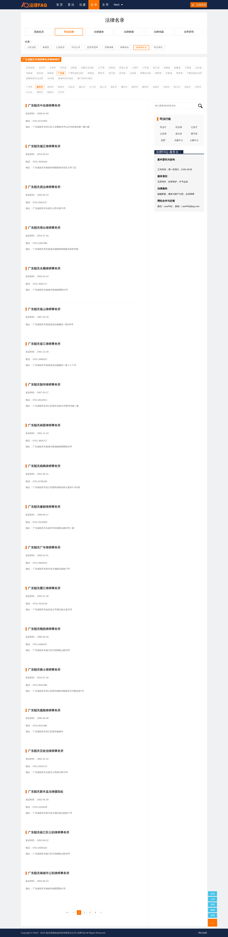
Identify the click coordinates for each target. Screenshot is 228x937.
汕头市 (71, 87)
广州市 (29, 87)
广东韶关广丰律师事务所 (44, 547)
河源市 (166, 87)
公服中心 (194, 140)
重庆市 (101, 73)
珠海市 (61, 87)
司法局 (178, 127)
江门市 (92, 87)
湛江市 (103, 87)
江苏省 (145, 67)
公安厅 (194, 127)
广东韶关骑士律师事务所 (44, 669)
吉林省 (112, 67)
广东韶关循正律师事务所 (44, 146)
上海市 (135, 67)
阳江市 (177, 87)
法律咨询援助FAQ (36, 4)
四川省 (112, 73)
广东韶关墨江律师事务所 (44, 588)
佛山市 (82, 87)
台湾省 (50, 78)
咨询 (212, 915)
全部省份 (30, 67)
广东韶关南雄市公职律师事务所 (48, 873)
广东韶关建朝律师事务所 (44, 506)
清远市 (187, 87)
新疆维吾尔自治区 (34, 78)
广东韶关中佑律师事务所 (44, 105)
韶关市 (40, 87)
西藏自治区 (145, 73)
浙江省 (156, 67)
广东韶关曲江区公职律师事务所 (48, 832)
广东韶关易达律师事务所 (44, 187)
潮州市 (40, 92)
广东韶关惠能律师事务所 (44, 710)
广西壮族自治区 (75, 73)
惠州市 (135, 87)
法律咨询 (201, 4)
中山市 (29, 92)
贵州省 (122, 73)
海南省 (90, 73)
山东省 (198, 67)
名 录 (94, 4)
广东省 (61, 73)
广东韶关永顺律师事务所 (44, 268)
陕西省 (158, 73)
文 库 (105, 4)
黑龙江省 (123, 67)
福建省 (177, 67)
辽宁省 (101, 67)
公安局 (163, 133)
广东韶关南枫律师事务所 (44, 466)
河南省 (29, 73)
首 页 (59, 4)
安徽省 (166, 67)
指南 (212, 910)
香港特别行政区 (65, 78)
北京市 (42, 67)
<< (67, 912)
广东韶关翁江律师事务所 (44, 343)
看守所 (194, 133)
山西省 (73, 67)
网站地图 (202, 933)
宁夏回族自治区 (194, 73)
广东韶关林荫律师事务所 (44, 425)
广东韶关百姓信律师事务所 (45, 750)
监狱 (163, 140)
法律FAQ (81, 933)
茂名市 (113, 87)
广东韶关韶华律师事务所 (44, 384)
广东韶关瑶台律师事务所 (44, 227)
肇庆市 (124, 87)
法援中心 (178, 140)
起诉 (212, 893)
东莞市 (198, 87)
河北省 (63, 67)
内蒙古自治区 (87, 67)
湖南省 (50, 73)
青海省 (179, 73)
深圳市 (50, 87)
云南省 (133, 73)
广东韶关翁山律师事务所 (44, 309)
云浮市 (61, 92)
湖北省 (40, 73)
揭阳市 (50, 92)
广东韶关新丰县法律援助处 (45, 791)
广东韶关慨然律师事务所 (44, 628)
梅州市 (145, 87)
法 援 (82, 4)
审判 (212, 904)
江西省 (188, 67)
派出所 (178, 133)
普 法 (71, 4)
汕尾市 (156, 87)
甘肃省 (169, 73)
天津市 (52, 67)
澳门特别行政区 (84, 78)
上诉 (212, 899)
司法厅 (163, 127)
